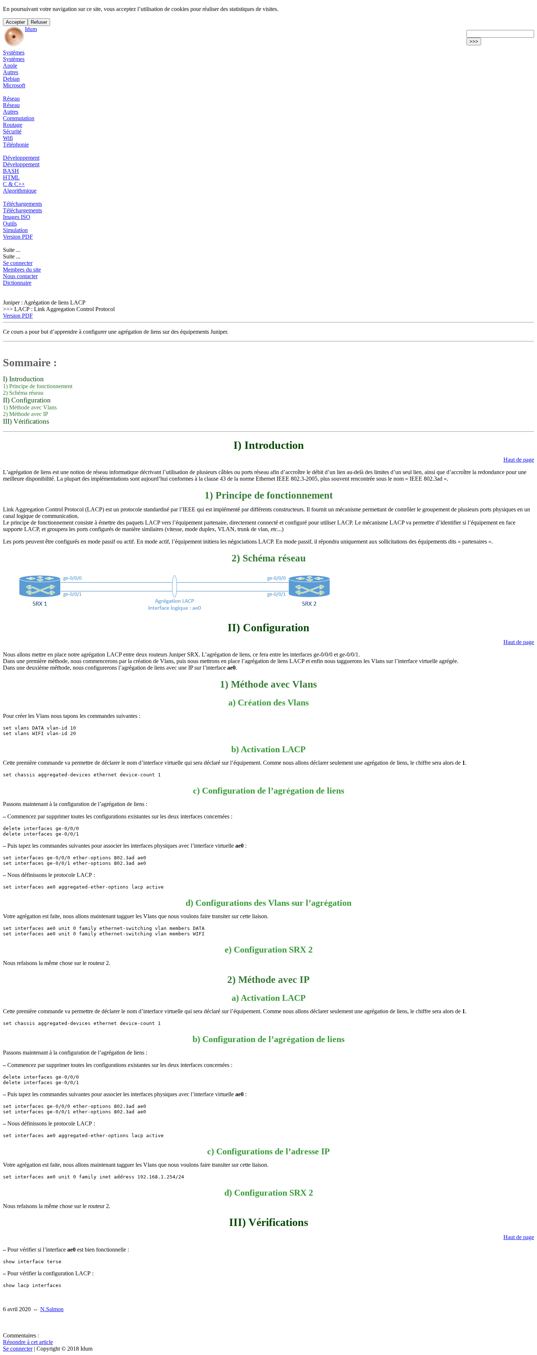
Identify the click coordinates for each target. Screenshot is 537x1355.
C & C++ (14, 184)
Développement (21, 158)
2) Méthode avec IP (25, 414)
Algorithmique (20, 191)
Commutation (18, 118)
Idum (31, 29)
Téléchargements (22, 204)
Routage (12, 125)
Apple (10, 66)
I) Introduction (23, 379)
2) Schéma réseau (23, 393)
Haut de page (518, 460)
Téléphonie (16, 144)
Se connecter (18, 263)
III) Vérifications (26, 421)
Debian (11, 79)
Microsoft (14, 85)
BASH (11, 171)
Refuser (39, 22)
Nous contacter (20, 276)
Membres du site (22, 269)
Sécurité (12, 131)
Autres (10, 72)
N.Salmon (52, 1309)
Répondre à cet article (28, 1342)
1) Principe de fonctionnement (37, 386)
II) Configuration (27, 400)
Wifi (8, 138)
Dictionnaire (17, 283)
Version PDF (18, 237)
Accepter (15, 22)
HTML (11, 177)
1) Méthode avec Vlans (30, 407)
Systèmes (13, 52)
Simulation (15, 230)
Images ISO (16, 217)
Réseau (11, 98)
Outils (10, 223)
